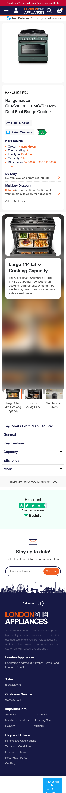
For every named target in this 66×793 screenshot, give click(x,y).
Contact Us (41, 714)
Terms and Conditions (18, 746)
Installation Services (17, 720)
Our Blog (10, 763)
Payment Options (15, 751)
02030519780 (13, 684)
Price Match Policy (16, 757)
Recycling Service (44, 720)
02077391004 (13, 699)
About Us (11, 714)
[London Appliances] (34, 11)
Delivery (10, 725)
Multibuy (39, 725)
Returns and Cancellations (20, 740)
